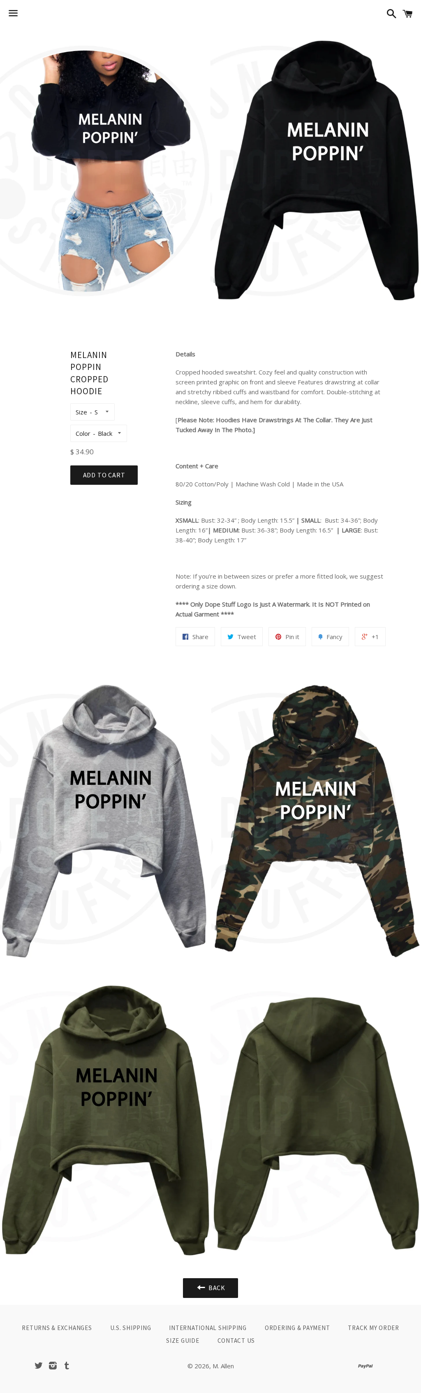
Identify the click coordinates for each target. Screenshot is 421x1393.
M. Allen (223, 1366)
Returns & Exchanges (57, 1328)
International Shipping (208, 1328)
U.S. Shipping (130, 1328)
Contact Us (236, 1340)
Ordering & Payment (297, 1328)
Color (83, 433)
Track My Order (373, 1328)
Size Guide (182, 1340)
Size (81, 412)
